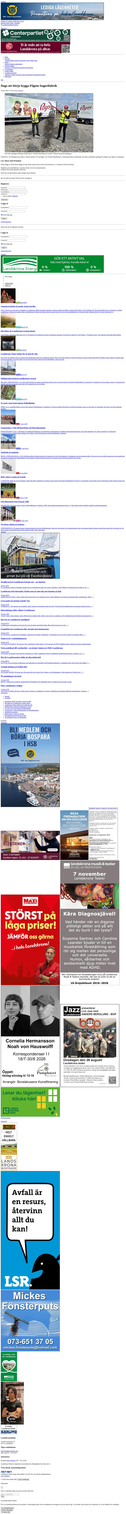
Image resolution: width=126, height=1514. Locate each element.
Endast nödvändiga (7, 1510)
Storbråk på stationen (11, 712)
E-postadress (5, 192)
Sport (35, 60)
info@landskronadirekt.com (9, 1451)
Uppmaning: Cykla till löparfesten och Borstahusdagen (22, 710)
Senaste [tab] (7, 696)
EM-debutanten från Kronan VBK (15, 715)
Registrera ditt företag (26, 68)
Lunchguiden (9, 69)
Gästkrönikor (18, 64)
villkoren (15, 196)
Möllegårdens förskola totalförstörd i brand (18, 707)
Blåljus (12, 60)
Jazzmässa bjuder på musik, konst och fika (18, 701)
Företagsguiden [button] (9, 66)
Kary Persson (19, 90)
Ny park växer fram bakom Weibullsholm (18, 708)
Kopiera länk (9, 283)
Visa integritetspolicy (7, 1508)
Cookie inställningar (23, 1479)
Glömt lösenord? (6, 222)
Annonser (4, 28)
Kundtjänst (36, 75)
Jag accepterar (10, 196)
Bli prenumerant (28, 75)
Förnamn (3, 188)
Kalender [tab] (7, 698)
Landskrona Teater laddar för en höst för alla (18, 705)
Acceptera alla (6, 1512)
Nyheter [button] (7, 59)
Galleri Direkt (9, 71)
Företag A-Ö (9, 68)
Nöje (28, 60)
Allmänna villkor (10, 75)
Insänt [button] (6, 62)
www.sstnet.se (5, 1476)
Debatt (7, 64)
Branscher (16, 68)
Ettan (6, 57)
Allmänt (7, 60)
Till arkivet (4, 693)
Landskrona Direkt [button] (10, 73)
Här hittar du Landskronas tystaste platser (17, 703)
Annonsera (19, 75)
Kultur (17, 60)
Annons (3, 1)
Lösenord (4, 194)
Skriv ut (8, 285)
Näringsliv (22, 60)
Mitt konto (8, 76)
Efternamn (4, 190)
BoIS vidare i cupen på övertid (14, 714)
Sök (3, 1496)
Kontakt (42, 75)
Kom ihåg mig (7, 215)
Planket (11, 64)
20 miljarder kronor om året (15, 717)
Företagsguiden (5, 1118)
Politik (32, 60)
